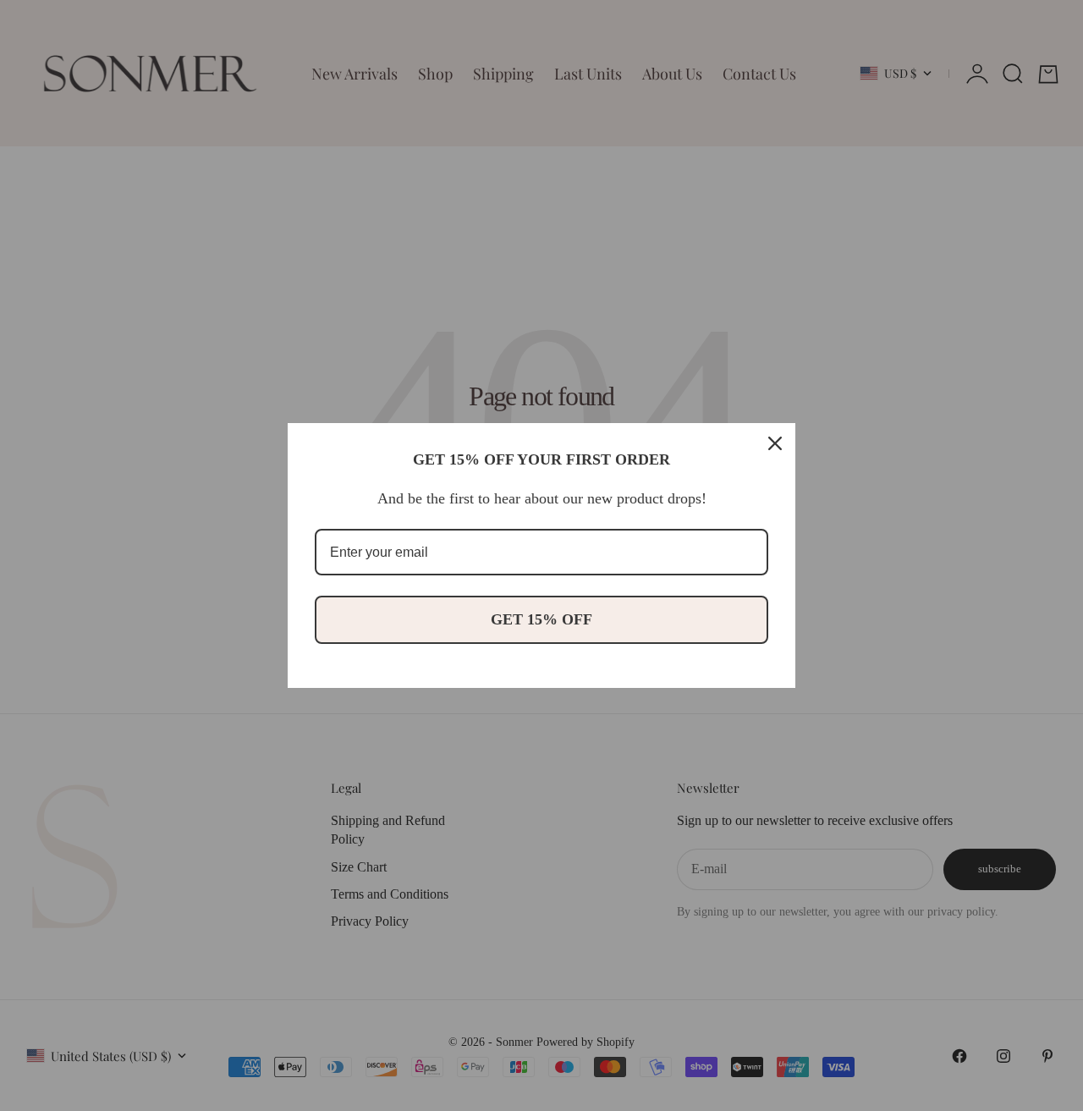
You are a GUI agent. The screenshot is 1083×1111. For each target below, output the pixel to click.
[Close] (775, 443)
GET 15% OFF (541, 619)
